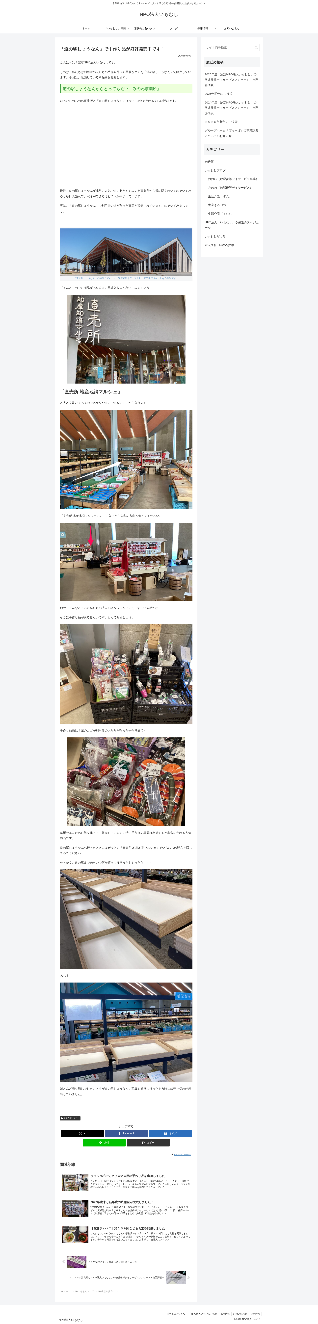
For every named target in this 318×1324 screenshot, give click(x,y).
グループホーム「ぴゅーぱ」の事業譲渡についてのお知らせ (231, 133)
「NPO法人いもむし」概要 (203, 1313)
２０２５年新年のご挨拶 (221, 122)
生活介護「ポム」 (72, 1118)
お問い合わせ (240, 1313)
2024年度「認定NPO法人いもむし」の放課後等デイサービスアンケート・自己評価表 (231, 108)
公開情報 (255, 1313)
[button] (148, 1142)
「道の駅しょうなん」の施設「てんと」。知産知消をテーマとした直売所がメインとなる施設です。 (126, 278)
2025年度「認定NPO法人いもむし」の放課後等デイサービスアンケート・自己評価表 (231, 80)
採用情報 (225, 1313)
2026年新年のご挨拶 (218, 93)
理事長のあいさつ (176, 1313)
